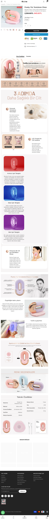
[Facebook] (2, 496)
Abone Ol (22, 491)
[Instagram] (5, 496)
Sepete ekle (36, 30)
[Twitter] (12, 496)
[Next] (21, 17)
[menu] (1, 1)
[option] (12, 17)
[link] (8, 464)
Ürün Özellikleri (20, 56)
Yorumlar (28, 56)
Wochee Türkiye (11, 511)
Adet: (25, 23)
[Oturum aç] (43, 1)
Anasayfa (3, 4)
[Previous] (2, 17)
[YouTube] (9, 496)
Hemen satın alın (36, 34)
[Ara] (5, 1)
